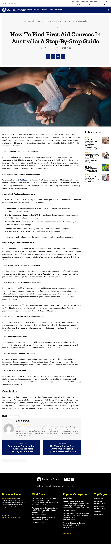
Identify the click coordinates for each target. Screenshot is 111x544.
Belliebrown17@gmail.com (11, 517)
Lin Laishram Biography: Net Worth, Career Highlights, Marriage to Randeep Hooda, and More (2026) (91, 144)
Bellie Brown (48, 48)
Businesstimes (6, 498)
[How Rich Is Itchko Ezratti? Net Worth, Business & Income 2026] (105, 177)
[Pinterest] (58, 56)
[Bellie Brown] (8, 428)
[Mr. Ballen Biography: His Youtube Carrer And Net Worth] (105, 167)
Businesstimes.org (66, 533)
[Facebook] (104, 2)
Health (33, 21)
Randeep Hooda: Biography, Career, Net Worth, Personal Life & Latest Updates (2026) (92, 158)
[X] (53, 56)
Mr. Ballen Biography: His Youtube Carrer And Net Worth (91, 169)
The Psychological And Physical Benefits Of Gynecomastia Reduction (62, 449)
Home (26, 21)
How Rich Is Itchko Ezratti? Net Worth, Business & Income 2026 (92, 179)
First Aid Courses (14, 416)
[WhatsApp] (63, 56)
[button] (108, 10)
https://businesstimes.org (24, 424)
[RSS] (104, 4)
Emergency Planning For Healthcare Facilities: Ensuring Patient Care (21, 449)
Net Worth (88, 137)
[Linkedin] (107, 2)
